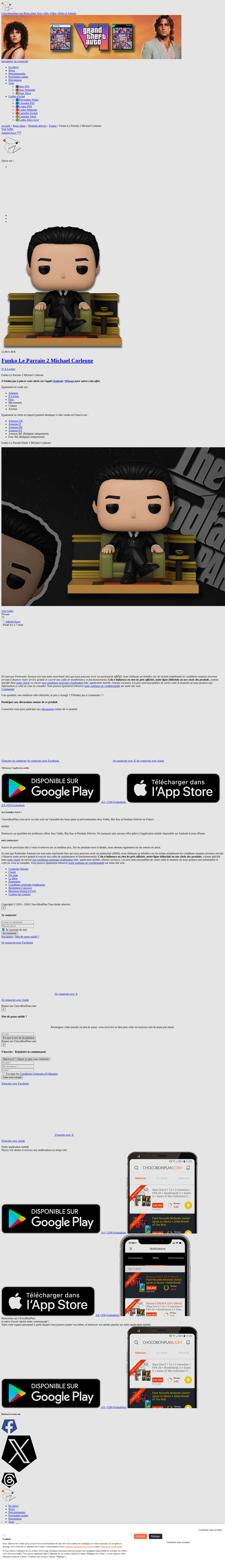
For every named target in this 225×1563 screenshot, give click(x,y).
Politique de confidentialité (111, 1546)
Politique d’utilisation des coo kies (79, 1546)
